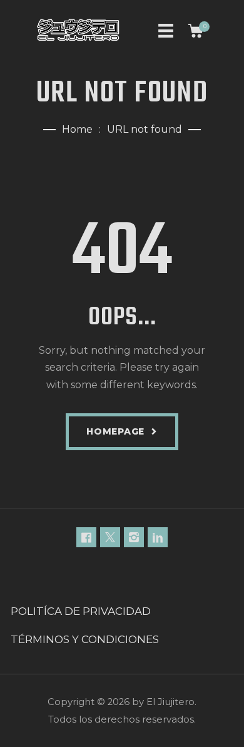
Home (77, 129)
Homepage (115, 431)
